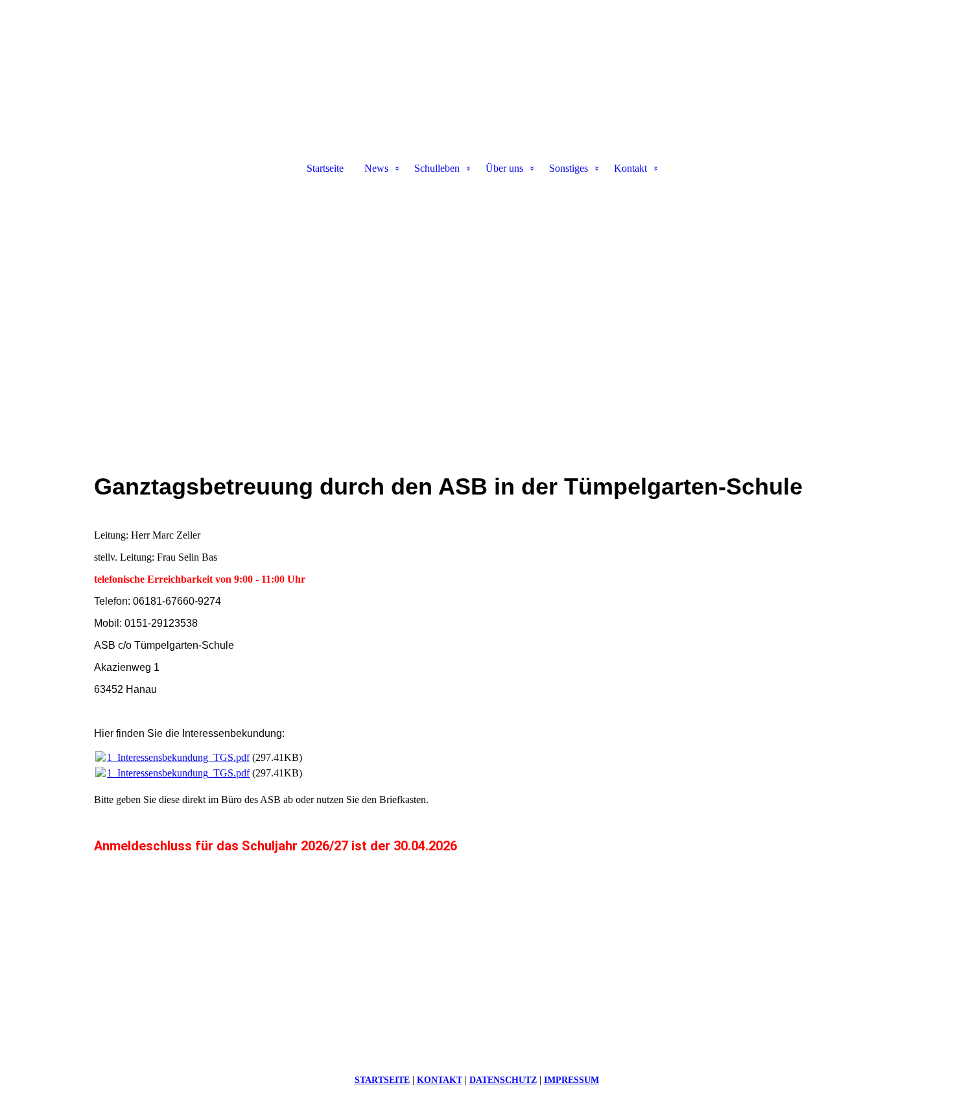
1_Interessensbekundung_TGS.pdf (178, 757)
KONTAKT (439, 1080)
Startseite (325, 168)
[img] (476, 69)
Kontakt (630, 168)
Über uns (504, 168)
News (376, 168)
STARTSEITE (382, 1080)
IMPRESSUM (571, 1080)
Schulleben (437, 168)
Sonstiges (568, 168)
